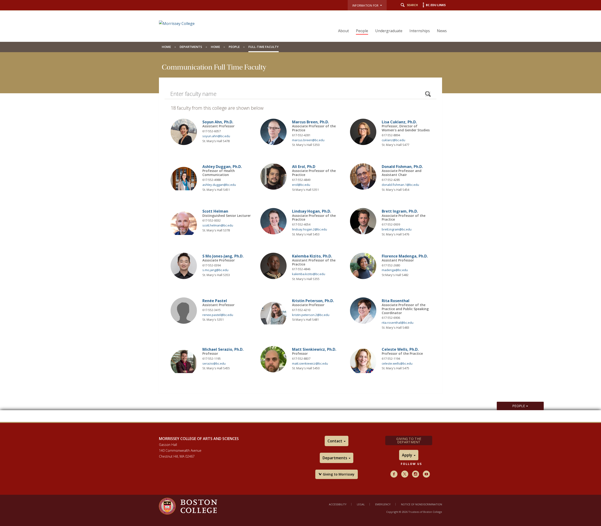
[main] (300, 237)
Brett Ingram (400, 211)
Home (166, 47)
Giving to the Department (408, 440)
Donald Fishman (402, 166)
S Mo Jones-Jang (222, 256)
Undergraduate (388, 30)
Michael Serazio (222, 349)
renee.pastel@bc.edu (217, 315)
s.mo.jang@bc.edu (215, 270)
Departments (191, 47)
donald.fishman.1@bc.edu (400, 185)
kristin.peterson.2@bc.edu (310, 315)
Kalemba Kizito (312, 256)
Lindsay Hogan (311, 211)
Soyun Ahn (217, 122)
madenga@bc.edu (395, 270)
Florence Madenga (405, 256)
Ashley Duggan (222, 166)
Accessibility (338, 504)
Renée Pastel (214, 300)
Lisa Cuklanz (399, 122)
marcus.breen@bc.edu (308, 140)
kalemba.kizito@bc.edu (308, 274)
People (362, 30)
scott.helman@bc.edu (217, 225)
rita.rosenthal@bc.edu (397, 322)
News (442, 30)
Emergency (383, 504)
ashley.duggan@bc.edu (219, 185)
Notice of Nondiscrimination (421, 504)
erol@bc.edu (301, 185)
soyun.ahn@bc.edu (216, 136)
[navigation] (389, 23)
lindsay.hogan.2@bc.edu (309, 229)
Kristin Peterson (313, 300)
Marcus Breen (310, 122)
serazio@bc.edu (214, 363)
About (343, 30)
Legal (361, 504)
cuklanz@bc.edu (393, 140)
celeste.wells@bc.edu (397, 363)
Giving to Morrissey (338, 474)
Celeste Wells (400, 349)
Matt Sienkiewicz (314, 349)
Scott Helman (215, 211)
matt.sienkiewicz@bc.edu (310, 363)
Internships (419, 30)
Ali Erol (303, 166)
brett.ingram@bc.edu (397, 229)
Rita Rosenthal (395, 300)
